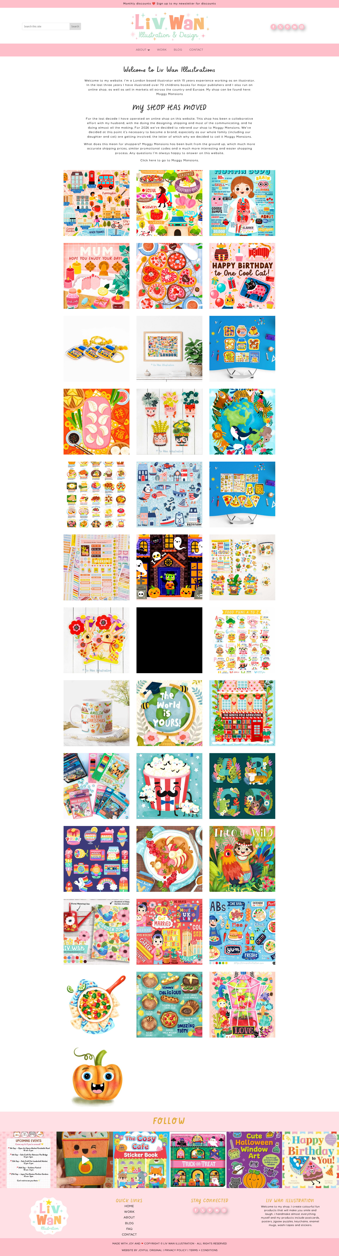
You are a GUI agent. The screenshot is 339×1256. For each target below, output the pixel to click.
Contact (129, 1234)
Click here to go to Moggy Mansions (169, 160)
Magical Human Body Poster (242, 203)
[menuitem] (143, 50)
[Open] (28, 1160)
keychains (96, 349)
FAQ (129, 1229)
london (169, 349)
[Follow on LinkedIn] (294, 27)
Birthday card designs (242, 276)
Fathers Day (169, 786)
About (129, 1217)
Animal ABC (242, 786)
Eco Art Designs (242, 422)
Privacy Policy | (177, 1250)
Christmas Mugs (96, 713)
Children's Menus (242, 932)
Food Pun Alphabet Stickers (242, 640)
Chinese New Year (96, 422)
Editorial (169, 932)
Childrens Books (242, 859)
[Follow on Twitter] (280, 27)
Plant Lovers (169, 422)
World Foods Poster (96, 494)
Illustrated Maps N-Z (169, 203)
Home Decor (96, 932)
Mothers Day (96, 276)
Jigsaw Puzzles (169, 640)
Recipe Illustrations (169, 859)
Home (129, 1206)
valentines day (169, 276)
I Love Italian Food (242, 494)
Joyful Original (150, 1250)
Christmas (242, 713)
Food (96, 1005)
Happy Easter (96, 640)
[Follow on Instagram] (301, 27)
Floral (242, 1005)
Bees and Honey (242, 567)
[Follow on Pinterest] (287, 27)
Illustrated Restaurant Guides (169, 1005)
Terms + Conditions (203, 1250)
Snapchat (96, 859)
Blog (129, 1223)
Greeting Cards (169, 713)
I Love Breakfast (242, 349)
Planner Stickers (96, 567)
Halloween (169, 567)
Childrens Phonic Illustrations (96, 1077)
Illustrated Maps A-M (96, 203)
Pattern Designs (169, 494)
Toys (96, 786)
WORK (129, 1211)
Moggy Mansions (169, 94)
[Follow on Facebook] (273, 27)
